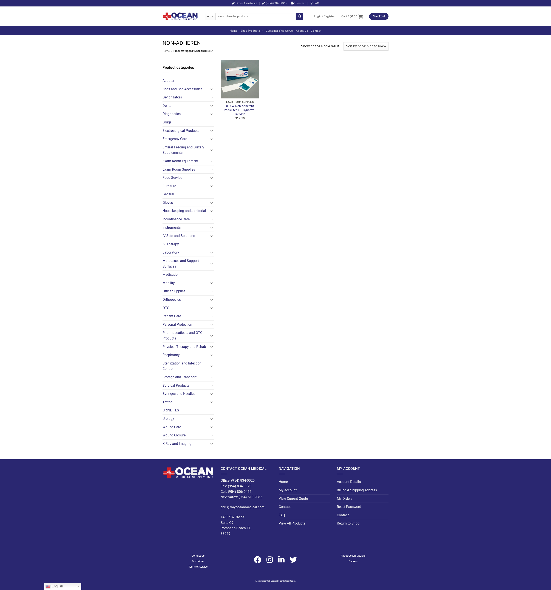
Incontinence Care (176, 219)
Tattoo (167, 402)
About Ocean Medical (353, 555)
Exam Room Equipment (180, 161)
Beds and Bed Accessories (182, 89)
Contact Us (198, 555)
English (57, 586)
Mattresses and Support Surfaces (181, 263)
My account (288, 490)
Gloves (168, 203)
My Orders (344, 499)
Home (233, 30)
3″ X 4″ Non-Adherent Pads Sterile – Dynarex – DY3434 (240, 110)
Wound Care (172, 427)
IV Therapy (171, 244)
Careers (353, 561)
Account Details (349, 482)
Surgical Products (176, 385)
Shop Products (250, 30)
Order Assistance (246, 3)
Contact (301, 3)
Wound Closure (174, 435)
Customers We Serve (279, 30)
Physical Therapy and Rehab (184, 347)
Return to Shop (348, 523)
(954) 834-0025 (276, 3)
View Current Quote (293, 499)
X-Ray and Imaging (177, 444)
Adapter (168, 81)
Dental (167, 106)
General (168, 194)
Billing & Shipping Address (357, 490)
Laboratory (171, 252)
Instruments (172, 228)
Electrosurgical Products (181, 131)
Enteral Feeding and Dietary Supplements (183, 150)
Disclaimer (198, 561)
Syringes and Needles (179, 394)
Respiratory (171, 355)
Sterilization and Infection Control (182, 366)
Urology (168, 419)
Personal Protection (177, 324)
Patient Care (172, 316)
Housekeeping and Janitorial (184, 211)
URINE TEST (172, 410)
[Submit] (299, 16)
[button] (324, 16)
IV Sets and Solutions (179, 236)
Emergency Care (175, 139)
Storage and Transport (180, 377)
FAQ (316, 3)
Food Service (172, 178)
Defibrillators (172, 97)
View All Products (292, 523)
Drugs (167, 122)
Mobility (169, 283)
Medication (171, 274)
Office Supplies (174, 291)
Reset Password (349, 507)
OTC (166, 308)
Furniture (169, 186)
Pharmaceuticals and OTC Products (182, 335)
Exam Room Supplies (179, 169)
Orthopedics (172, 299)
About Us (302, 30)
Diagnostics (172, 114)
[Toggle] (211, 89)
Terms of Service (198, 566)
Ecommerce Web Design (266, 581)
